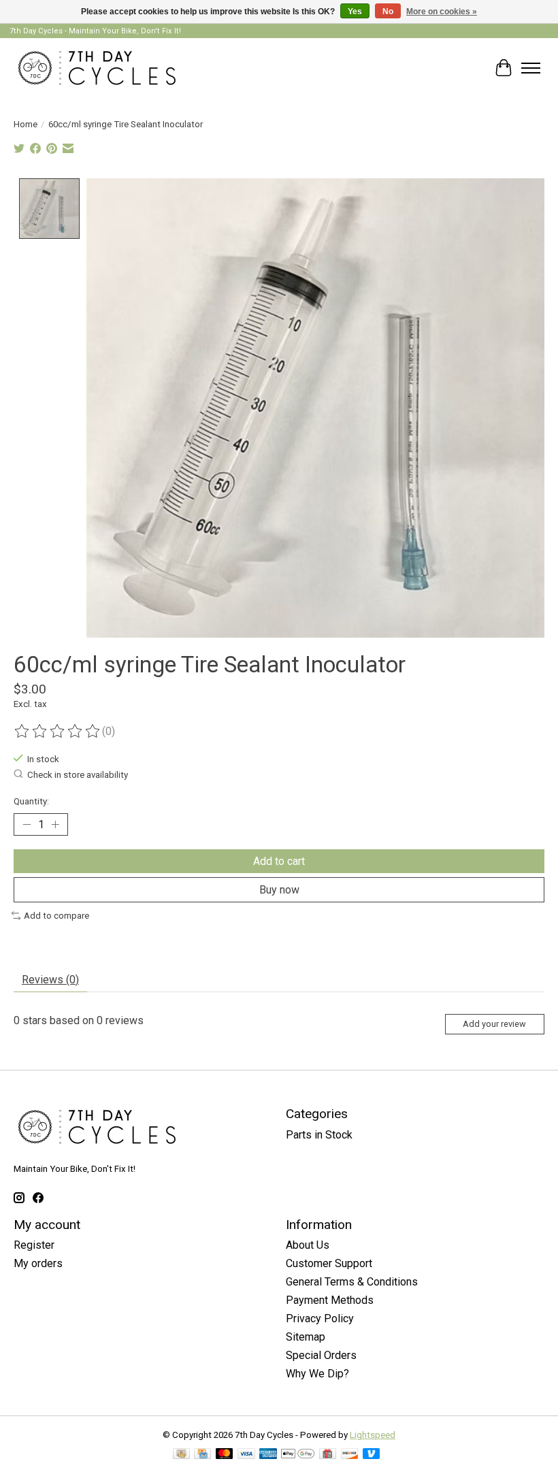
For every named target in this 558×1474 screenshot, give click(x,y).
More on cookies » (441, 11)
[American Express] (268, 1454)
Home (25, 124)
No (387, 11)
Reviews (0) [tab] (50, 979)
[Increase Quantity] (55, 824)
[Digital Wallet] (297, 1454)
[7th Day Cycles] (97, 67)
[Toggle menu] (530, 68)
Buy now (279, 889)
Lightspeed (372, 1435)
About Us (307, 1245)
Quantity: (31, 801)
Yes (355, 11)
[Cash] (181, 1454)
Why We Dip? (317, 1373)
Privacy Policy (320, 1318)
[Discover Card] (350, 1454)
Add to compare (56, 916)
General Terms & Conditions (352, 1281)
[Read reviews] (58, 731)
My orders (38, 1263)
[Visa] (246, 1454)
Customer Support (329, 1263)
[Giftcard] (327, 1454)
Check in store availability (77, 775)
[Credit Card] (202, 1454)
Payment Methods (330, 1300)
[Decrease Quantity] (26, 824)
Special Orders (321, 1355)
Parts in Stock (319, 1134)
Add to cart (279, 861)
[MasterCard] (224, 1454)
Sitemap (305, 1336)
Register (34, 1245)
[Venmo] (371, 1454)
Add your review (494, 1024)
